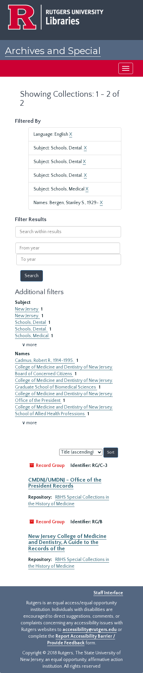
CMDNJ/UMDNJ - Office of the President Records (64, 483)
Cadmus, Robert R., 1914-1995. (45, 360)
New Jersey (27, 309)
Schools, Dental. (31, 329)
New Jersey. (27, 315)
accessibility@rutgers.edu (90, 629)
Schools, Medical (32, 336)
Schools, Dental (31, 322)
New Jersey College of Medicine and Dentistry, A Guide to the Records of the (67, 542)
